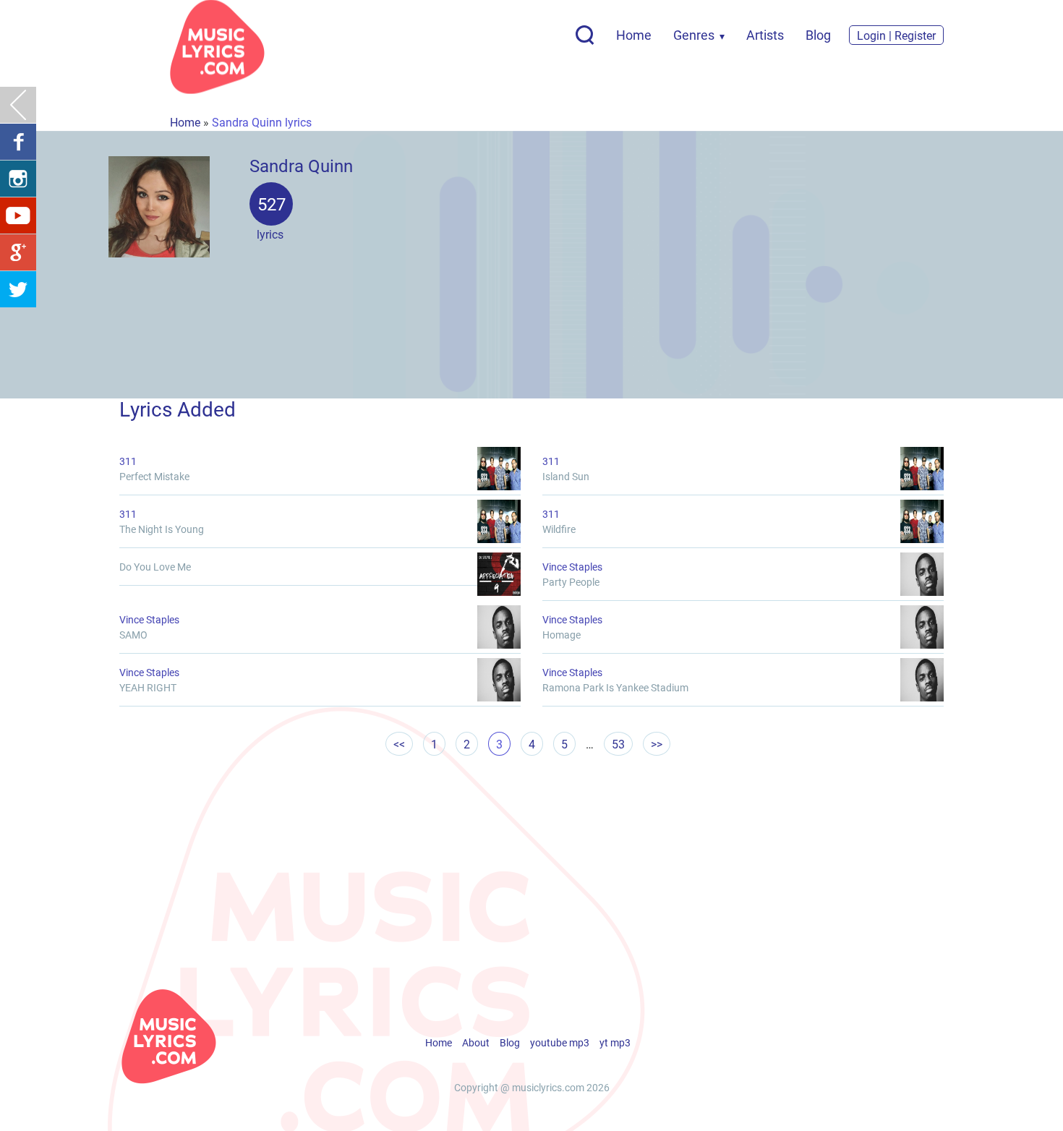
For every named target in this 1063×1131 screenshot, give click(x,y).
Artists (765, 34)
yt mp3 (615, 1042)
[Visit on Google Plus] (18, 252)
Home (634, 34)
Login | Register (896, 35)
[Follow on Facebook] (18, 142)
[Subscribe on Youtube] (18, 215)
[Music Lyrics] (217, 47)
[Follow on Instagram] (18, 179)
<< (399, 743)
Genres (693, 34)
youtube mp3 (559, 1042)
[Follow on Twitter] (18, 289)
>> (656, 743)
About (476, 1042)
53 (618, 743)
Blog (818, 34)
